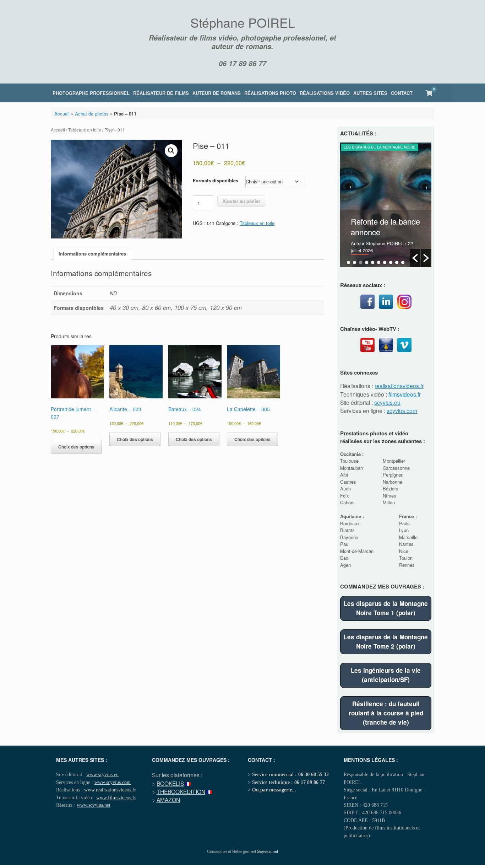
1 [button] (348, 262)
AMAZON (168, 800)
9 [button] (396, 262)
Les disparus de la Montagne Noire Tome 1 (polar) (386, 608)
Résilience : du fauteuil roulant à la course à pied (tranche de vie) (386, 712)
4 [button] (366, 262)
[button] (171, 150)
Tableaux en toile (84, 130)
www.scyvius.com (112, 782)
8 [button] (390, 262)
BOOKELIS (170, 783)
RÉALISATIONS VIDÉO (325, 93)
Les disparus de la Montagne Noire (379, 147)
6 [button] (378, 262)
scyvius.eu (387, 402)
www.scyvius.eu (102, 774)
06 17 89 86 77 (242, 63)
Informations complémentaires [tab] (92, 253)
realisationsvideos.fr (399, 385)
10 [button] (402, 262)
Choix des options (76, 447)
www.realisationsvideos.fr (110, 790)
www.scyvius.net (93, 805)
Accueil (62, 113)
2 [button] (354, 262)
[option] (385, 205)
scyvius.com (402, 410)
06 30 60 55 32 (313, 774)
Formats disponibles (215, 180)
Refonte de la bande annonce (385, 226)
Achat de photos (92, 113)
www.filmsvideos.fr (116, 797)
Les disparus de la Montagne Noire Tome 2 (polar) (386, 641)
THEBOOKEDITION (181, 791)
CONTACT (402, 93)
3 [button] (360, 262)
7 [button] (384, 262)
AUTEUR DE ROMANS (216, 93)
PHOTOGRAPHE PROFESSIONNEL (91, 93)
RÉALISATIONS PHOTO (270, 93)
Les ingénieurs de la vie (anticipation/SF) (386, 675)
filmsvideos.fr (404, 394)
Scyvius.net (267, 851)
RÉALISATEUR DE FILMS (161, 93)
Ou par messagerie (272, 790)
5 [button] (372, 262)
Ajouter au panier (241, 201)
